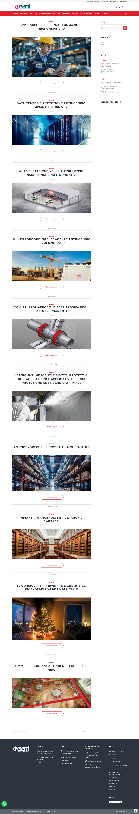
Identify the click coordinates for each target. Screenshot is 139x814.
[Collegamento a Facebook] (114, 7)
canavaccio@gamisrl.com (93, 767)
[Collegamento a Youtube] (122, 7)
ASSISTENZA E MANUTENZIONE (114, 779)
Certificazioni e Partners (93, 1)
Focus (51, 22)
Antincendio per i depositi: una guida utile (51, 447)
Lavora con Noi (123, 1)
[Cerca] (125, 13)
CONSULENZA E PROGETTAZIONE (114, 773)
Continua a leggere (51, 83)
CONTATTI (112, 789)
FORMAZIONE (113, 783)
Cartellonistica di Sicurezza (119, 765)
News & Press (113, 1)
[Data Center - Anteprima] (51, 130)
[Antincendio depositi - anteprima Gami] (51, 473)
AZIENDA (112, 786)
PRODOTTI (112, 754)
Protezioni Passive (117, 769)
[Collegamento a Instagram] (116, 7)
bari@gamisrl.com (113, 92)
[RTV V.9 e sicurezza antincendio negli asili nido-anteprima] (51, 693)
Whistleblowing (104, 1)
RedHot (125, 811)
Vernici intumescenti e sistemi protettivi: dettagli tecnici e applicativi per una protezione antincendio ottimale (51, 379)
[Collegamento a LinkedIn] (119, 7)
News (102, 44)
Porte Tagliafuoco (116, 761)
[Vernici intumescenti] (51, 406)
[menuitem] (93, 1)
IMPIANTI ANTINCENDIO (116, 751)
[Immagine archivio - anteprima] (51, 544)
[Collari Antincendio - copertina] (51, 334)
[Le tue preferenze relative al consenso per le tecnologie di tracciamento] (135, 810)
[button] (4, 804)
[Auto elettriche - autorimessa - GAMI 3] (51, 198)
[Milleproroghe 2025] (51, 266)
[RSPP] (51, 57)
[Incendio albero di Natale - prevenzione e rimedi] (51, 619)
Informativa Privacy (116, 802)
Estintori (114, 758)
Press (102, 47)
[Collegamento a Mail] (125, 7)
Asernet (120, 811)
